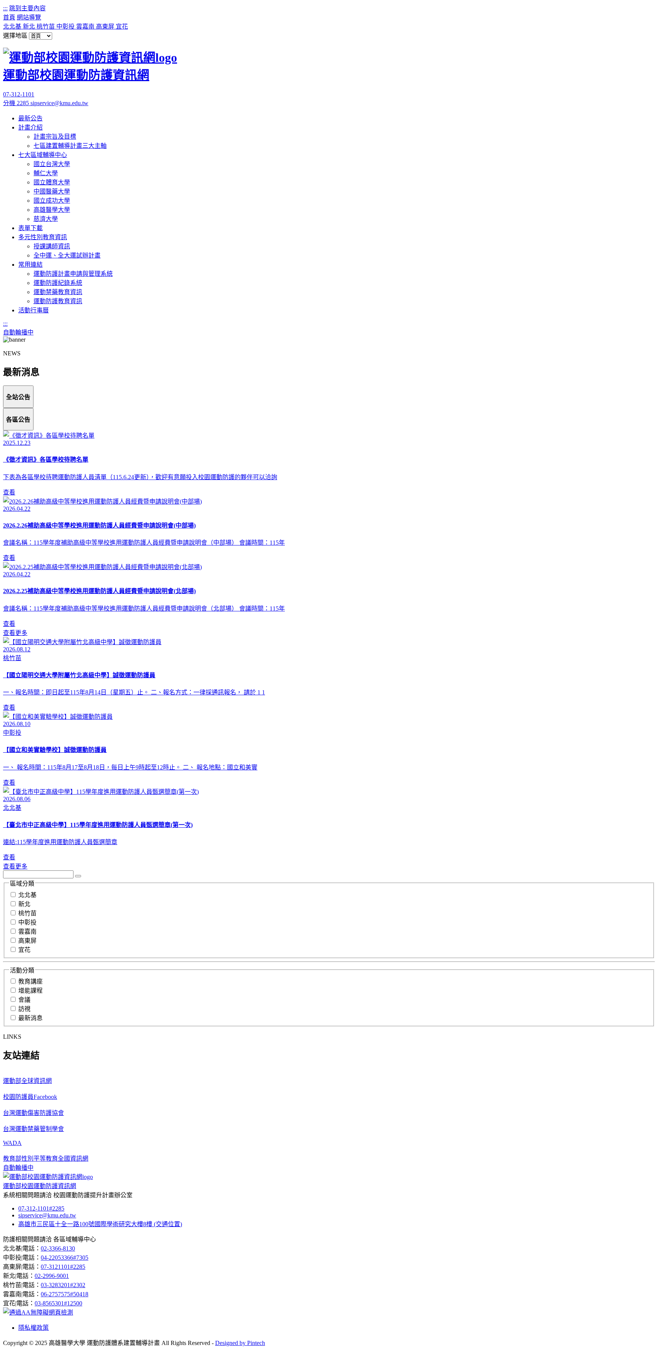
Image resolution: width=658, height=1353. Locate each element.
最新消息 (30, 1018)
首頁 (9, 17)
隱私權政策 (33, 1327)
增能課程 (30, 990)
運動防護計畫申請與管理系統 (73, 273)
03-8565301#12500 (58, 1303)
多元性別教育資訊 (42, 237)
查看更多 (15, 633)
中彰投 (66, 26)
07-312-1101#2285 (41, 1208)
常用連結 (30, 264)
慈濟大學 (46, 219)
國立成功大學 (52, 200)
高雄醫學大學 (52, 209)
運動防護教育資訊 (58, 301)
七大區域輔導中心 (42, 155)
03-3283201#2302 (63, 1285)
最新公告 (30, 118)
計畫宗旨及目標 (55, 136)
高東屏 (106, 26)
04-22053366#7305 (64, 1257)
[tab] (18, 396)
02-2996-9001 (52, 1276)
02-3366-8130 (58, 1248)
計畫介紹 (30, 127)
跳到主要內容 (27, 8)
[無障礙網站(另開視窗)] (38, 1312)
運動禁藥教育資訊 (58, 292)
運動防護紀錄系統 (58, 283)
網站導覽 (29, 17)
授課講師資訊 (52, 246)
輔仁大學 (46, 173)
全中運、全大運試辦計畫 (67, 255)
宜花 (122, 26)
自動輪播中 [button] (18, 332)
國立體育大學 (52, 182)
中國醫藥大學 (52, 191)
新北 (30, 26)
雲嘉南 (86, 26)
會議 (24, 999)
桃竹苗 (46, 26)
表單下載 (30, 228)
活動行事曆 (33, 310)
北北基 (13, 26)
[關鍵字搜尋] (78, 876)
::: (5, 8)
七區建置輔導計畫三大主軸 (70, 145)
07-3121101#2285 (63, 1266)
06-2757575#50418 (64, 1294)
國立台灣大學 (52, 164)
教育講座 (30, 981)
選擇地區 (15, 35)
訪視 (24, 1009)
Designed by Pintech (240, 1343)
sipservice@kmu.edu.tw (59, 103)
